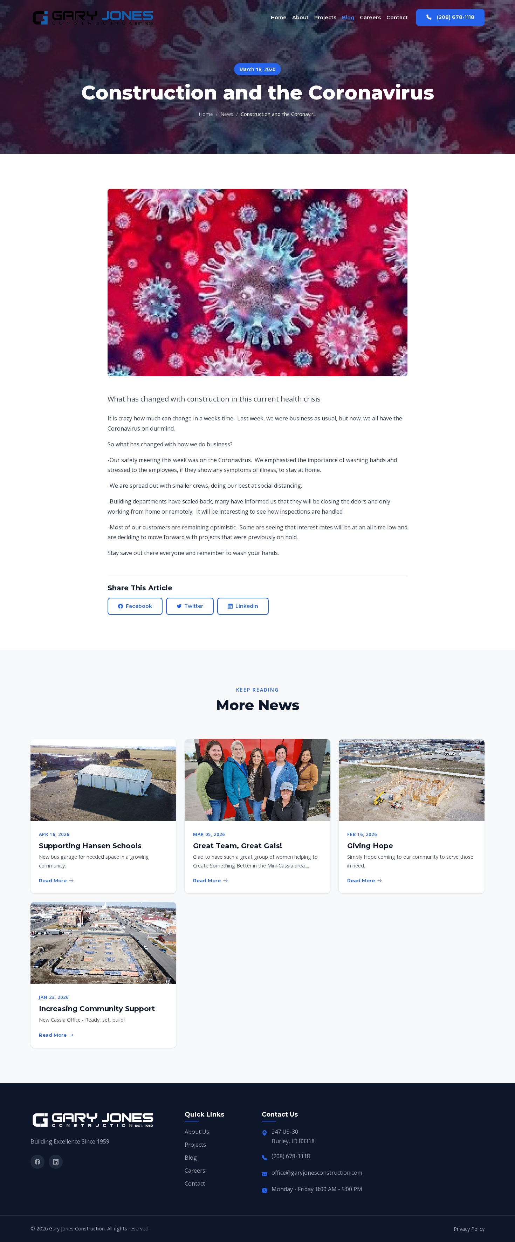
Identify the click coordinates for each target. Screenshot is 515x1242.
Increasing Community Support (97, 1008)
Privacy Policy (469, 1229)
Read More (53, 880)
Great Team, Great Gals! (237, 846)
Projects (325, 17)
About (300, 17)
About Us (197, 1131)
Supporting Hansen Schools (90, 846)
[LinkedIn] (56, 1162)
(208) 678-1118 (455, 17)
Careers (370, 17)
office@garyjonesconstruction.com (317, 1172)
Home (279, 17)
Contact (397, 17)
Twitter (193, 606)
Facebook (139, 606)
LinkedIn (246, 606)
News (226, 114)
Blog (348, 17)
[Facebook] (37, 1162)
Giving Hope (370, 846)
